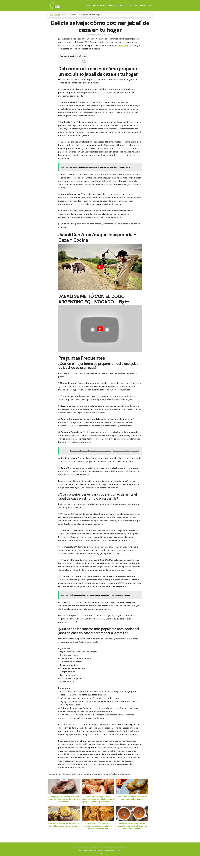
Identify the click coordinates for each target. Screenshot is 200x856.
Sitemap (100, 853)
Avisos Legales (83, 850)
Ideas (111, 5)
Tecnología (133, 5)
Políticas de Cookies (109, 850)
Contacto (143, 5)
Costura (103, 5)
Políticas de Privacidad (95, 850)
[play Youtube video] (100, 267)
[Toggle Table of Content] (83, 61)
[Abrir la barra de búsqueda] (150, 5)
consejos (122, 45)
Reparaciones (120, 5)
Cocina (95, 5)
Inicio (88, 5)
